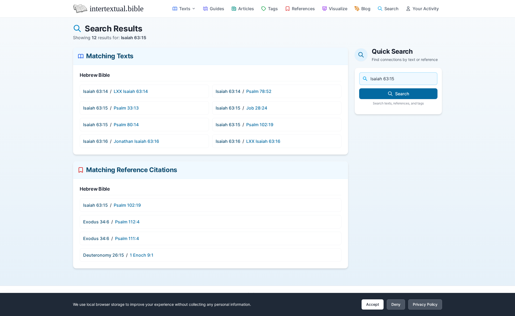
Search (402, 93)
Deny (395, 304)
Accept (372, 304)
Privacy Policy (425, 304)
